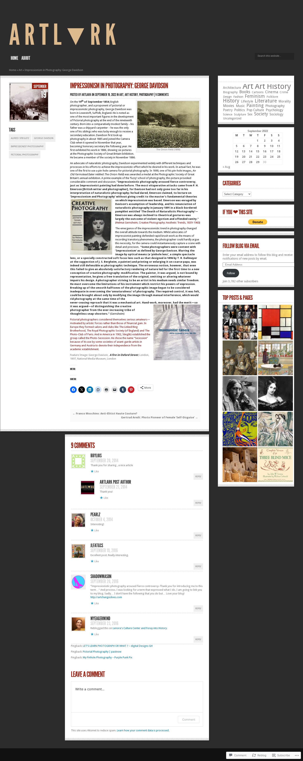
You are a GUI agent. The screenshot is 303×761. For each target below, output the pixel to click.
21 (250, 156)
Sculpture (240, 114)
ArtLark (86, 94)
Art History (131, 94)
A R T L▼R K (62, 35)
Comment (188, 719)
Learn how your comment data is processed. (143, 730)
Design (227, 96)
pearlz (95, 515)
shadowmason (100, 576)
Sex (250, 114)
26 (236, 162)
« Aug (226, 166)
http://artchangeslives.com (106, 597)
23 (264, 156)
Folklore (272, 97)
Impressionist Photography (27, 146)
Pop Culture (255, 110)
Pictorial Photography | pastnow (102, 651)
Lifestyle (247, 101)
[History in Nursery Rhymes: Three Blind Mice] (275, 464)
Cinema (271, 92)
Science (227, 114)
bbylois (96, 456)
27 (243, 162)
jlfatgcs (96, 545)
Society (261, 114)
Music (240, 106)
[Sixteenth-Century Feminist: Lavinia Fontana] (240, 357)
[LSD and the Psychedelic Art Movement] (240, 429)
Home (14, 58)
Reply (198, 476)
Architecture (232, 88)
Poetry (228, 110)
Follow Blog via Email (241, 246)
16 (264, 151)
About (25, 58)
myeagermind (100, 618)
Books (244, 91)
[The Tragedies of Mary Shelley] (275, 393)
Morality (284, 101)
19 (236, 156)
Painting (255, 105)
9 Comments (162, 94)
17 (271, 151)
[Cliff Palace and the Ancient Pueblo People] (240, 464)
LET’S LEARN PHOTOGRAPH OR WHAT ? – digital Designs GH (118, 645)
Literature (266, 101)
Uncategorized (232, 118)
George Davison (43, 138)
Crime (284, 92)
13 (243, 151)
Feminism (255, 96)
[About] (240, 322)
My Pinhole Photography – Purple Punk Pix (107, 657)
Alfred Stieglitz (20, 138)
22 (257, 156)
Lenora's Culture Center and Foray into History (140, 628)
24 (271, 156)
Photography (146, 94)
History (231, 101)
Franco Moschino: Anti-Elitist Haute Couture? (105, 413)
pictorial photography (24, 154)
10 (271, 146)
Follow (231, 273)
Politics (239, 110)
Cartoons (257, 92)
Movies (228, 106)
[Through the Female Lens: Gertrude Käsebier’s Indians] (240, 393)
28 (250, 162)
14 (250, 151)
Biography (230, 92)
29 (257, 162)
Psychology (274, 110)
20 (243, 156)
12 (236, 151)
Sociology (276, 114)
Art (20, 70)
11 (278, 146)
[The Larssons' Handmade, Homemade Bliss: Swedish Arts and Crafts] (275, 357)
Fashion (238, 96)
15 (257, 151)
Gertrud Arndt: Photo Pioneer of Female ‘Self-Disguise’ (159, 417)
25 (278, 156)
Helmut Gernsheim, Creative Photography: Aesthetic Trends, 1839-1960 (157, 222)
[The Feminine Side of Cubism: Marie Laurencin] (275, 429)
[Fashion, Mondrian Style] (275, 322)
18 (278, 151)
